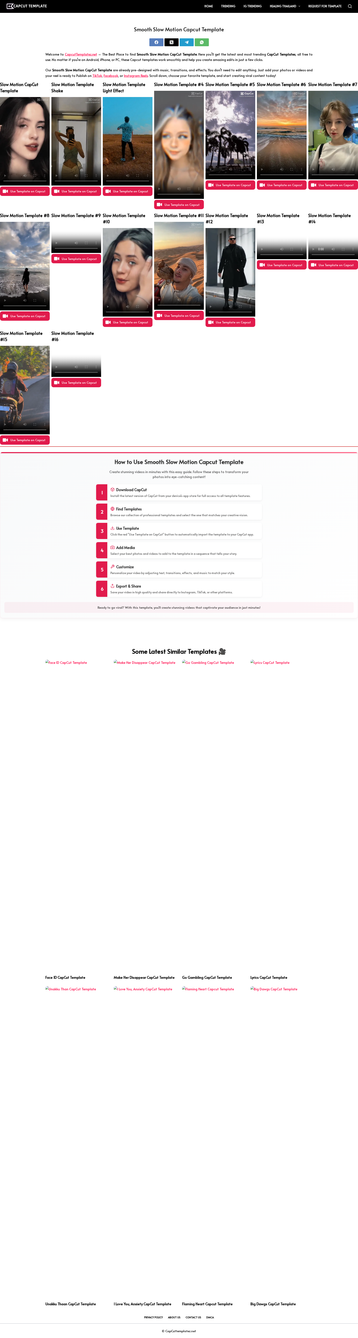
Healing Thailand (283, 6)
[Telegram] (187, 42)
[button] (25, 191)
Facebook (111, 75)
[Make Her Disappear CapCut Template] (145, 815)
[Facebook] (156, 42)
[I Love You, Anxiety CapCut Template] (145, 1141)
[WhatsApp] (202, 42)
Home (208, 6)
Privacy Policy (153, 1317)
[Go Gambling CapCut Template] (213, 815)
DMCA (210, 1317)
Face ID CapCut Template (65, 977)
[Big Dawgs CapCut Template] (281, 1141)
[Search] (350, 6)
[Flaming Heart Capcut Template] (213, 1141)
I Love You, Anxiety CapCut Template (142, 1303)
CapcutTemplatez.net (81, 54)
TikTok (97, 75)
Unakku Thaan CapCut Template (70, 1303)
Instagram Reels (136, 75)
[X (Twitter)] (171, 42)
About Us (174, 1317)
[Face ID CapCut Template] (76, 815)
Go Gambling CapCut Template (207, 977)
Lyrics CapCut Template (268, 977)
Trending (228, 6)
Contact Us (193, 1317)
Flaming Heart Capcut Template (207, 1303)
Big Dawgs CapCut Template (273, 1303)
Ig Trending (253, 6)
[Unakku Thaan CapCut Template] (76, 1141)
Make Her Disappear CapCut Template (144, 977)
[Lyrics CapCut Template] (281, 815)
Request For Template (324, 6)
